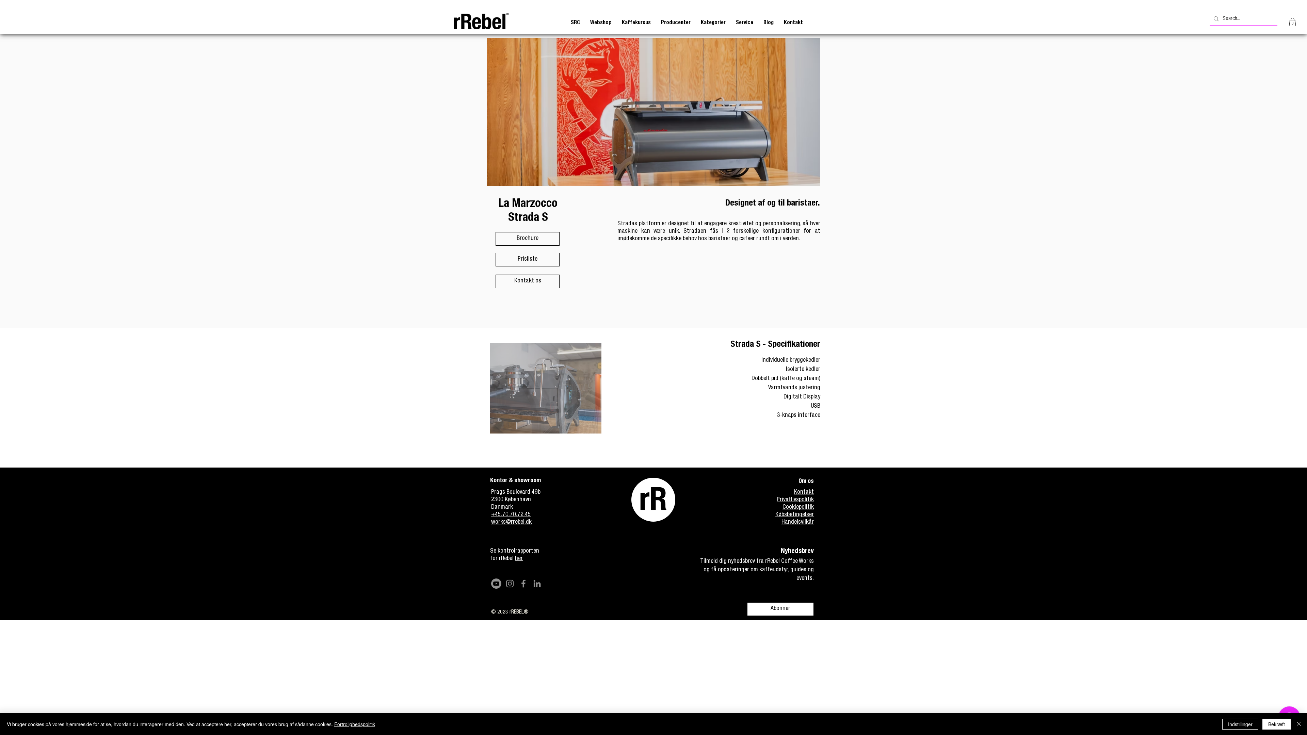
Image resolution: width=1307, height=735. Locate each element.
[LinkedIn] (537, 583)
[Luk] (1299, 724)
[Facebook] (523, 583)
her (519, 559)
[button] (636, 23)
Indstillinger (1240, 724)
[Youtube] (496, 583)
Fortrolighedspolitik (354, 724)
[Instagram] (510, 583)
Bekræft (1276, 724)
